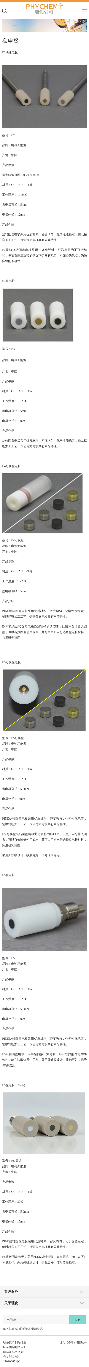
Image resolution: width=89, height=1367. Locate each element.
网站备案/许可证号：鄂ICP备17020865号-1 (13, 1356)
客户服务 (11, 1291)
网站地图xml (17, 1347)
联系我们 (8, 1342)
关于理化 (11, 1303)
